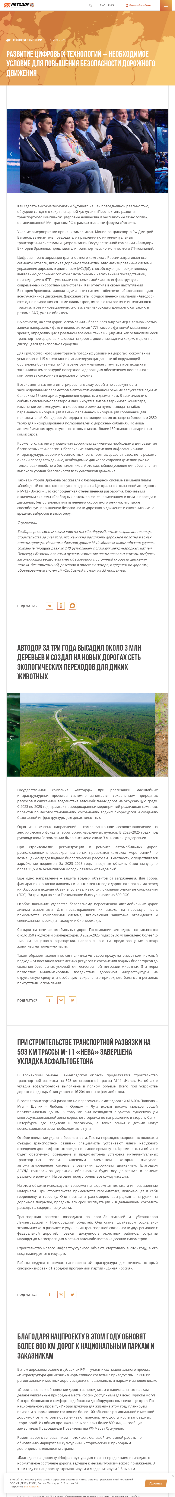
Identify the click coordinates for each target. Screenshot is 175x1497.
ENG (111, 5)
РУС (102, 5)
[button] (11, 154)
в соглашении (31, 1486)
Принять (156, 1483)
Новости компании (27, 40)
